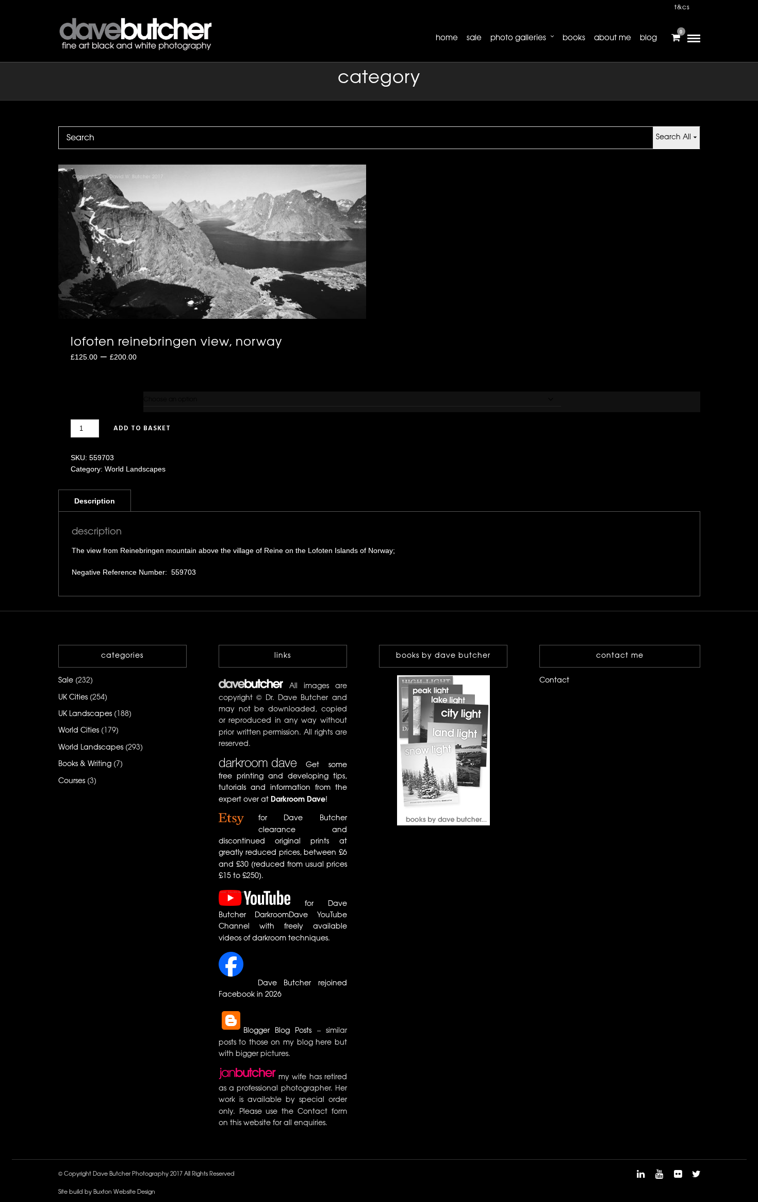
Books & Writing (84, 764)
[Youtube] (659, 1174)
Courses (71, 781)
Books (574, 38)
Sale (474, 38)
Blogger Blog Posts (277, 1031)
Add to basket (142, 428)
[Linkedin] (640, 1174)
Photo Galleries (518, 38)
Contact (554, 680)
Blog (648, 38)
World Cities (78, 730)
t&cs (682, 7)
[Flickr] (677, 1174)
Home (447, 38)
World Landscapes (135, 469)
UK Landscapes (85, 714)
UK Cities (73, 697)
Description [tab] (94, 501)
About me (612, 38)
